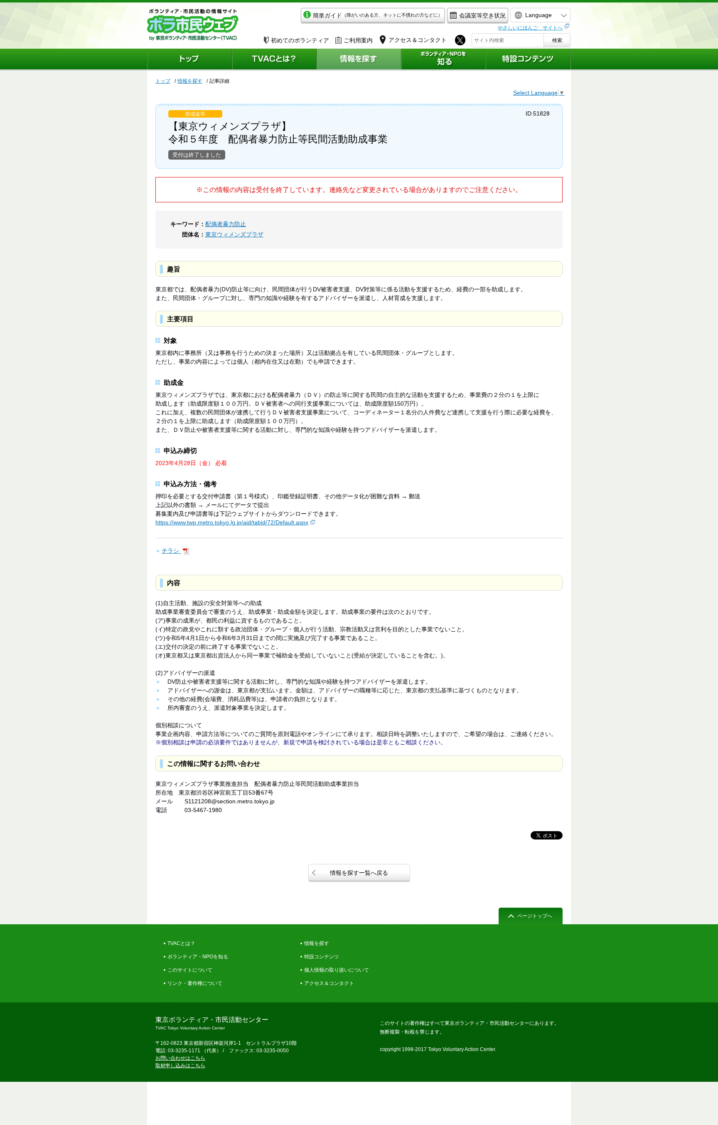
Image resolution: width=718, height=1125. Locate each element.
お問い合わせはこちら (180, 1058)
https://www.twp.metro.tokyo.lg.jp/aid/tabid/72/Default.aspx (231, 522)
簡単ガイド (378, 15)
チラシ (171, 550)
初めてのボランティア (300, 40)
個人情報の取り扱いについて (336, 970)
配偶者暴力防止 (225, 224)
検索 (557, 40)
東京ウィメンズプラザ (234, 234)
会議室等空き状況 (482, 15)
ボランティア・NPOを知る (197, 957)
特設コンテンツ (321, 957)
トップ (162, 81)
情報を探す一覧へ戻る (359, 872)
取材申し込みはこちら (180, 1065)
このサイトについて (189, 970)
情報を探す (189, 81)
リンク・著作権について (194, 983)
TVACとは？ (181, 943)
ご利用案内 (358, 40)
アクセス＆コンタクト (329, 983)
